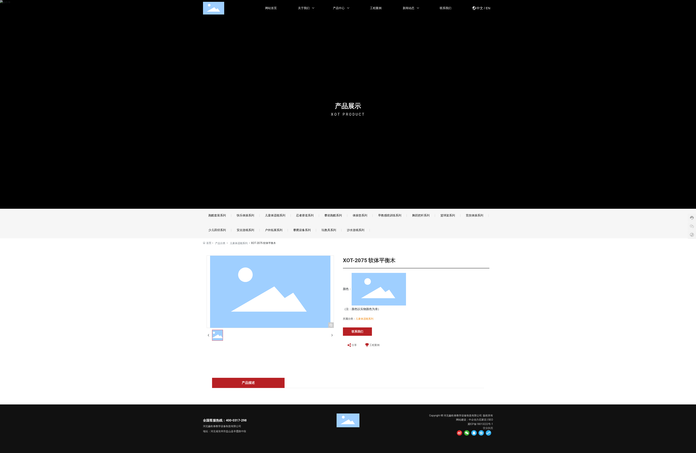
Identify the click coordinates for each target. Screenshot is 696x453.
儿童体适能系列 (275, 215)
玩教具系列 (329, 230)
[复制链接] (488, 433)
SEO (490, 419)
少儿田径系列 (217, 230)
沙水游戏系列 (355, 230)
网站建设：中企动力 (467, 419)
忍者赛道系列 (305, 215)
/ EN (486, 8)
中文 (480, 8)
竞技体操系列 (474, 215)
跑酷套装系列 (217, 215)
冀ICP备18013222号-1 (480, 424)
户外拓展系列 (273, 230)
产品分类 (220, 243)
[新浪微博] (459, 433)
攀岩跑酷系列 (333, 215)
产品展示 (348, 106)
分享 (354, 345)
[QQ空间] (481, 433)
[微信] (466, 433)
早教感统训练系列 (389, 215)
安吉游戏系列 (245, 230)
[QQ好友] (474, 433)
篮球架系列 (447, 215)
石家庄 (482, 419)
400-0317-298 (236, 420)
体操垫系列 (360, 215)
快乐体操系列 (245, 215)
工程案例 (374, 345)
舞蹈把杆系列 (421, 215)
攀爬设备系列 (302, 230)
